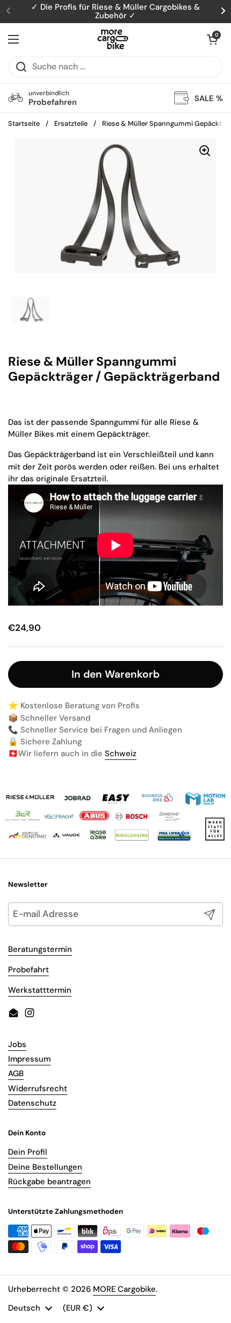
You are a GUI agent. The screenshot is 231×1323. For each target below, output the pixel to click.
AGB (16, 1073)
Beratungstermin (40, 949)
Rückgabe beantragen (49, 1181)
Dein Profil (27, 1152)
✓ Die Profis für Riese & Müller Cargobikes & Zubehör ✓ (115, 11)
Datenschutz (32, 1103)
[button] (212, 39)
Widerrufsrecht (37, 1088)
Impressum (29, 1059)
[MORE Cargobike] (113, 39)
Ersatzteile (71, 123)
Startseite (24, 123)
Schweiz (120, 753)
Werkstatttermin (39, 990)
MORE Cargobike (124, 1289)
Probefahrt (28, 969)
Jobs (17, 1044)
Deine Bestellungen (45, 1167)
